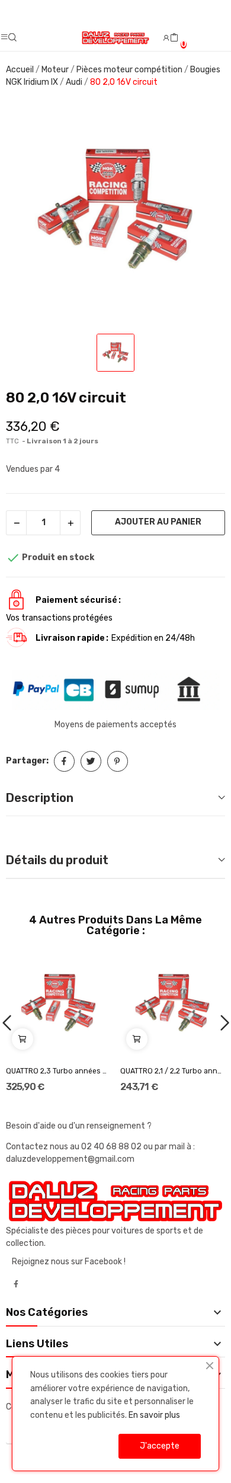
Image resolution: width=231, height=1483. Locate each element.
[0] (174, 38)
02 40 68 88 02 (112, 1147)
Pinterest (117, 761)
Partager (64, 761)
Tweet (91, 761)
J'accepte (159, 1446)
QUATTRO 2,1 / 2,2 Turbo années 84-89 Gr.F (173, 1071)
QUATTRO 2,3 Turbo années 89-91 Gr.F (58, 1071)
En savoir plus (154, 1415)
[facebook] (16, 1284)
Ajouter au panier (158, 522)
